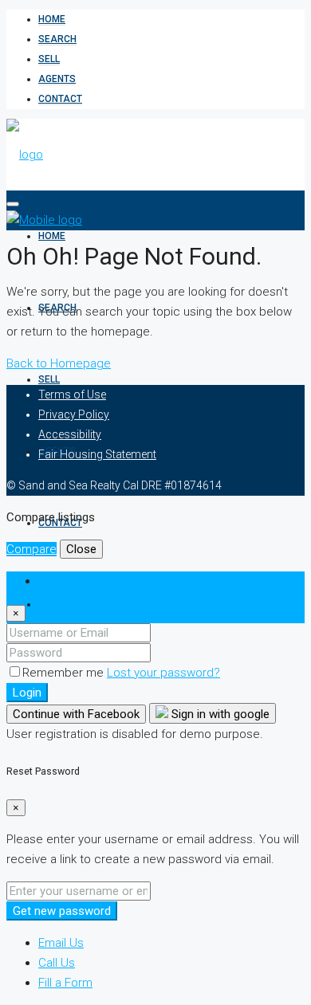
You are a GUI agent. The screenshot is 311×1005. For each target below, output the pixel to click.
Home (51, 19)
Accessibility (69, 434)
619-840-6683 (70, 604)
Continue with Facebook (76, 714)
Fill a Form (65, 983)
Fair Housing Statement (97, 454)
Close (81, 549)
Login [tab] (53, 581)
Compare (31, 549)
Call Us (56, 963)
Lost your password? (163, 672)
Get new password (62, 911)
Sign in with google (219, 714)
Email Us (61, 943)
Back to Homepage (58, 363)
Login (27, 692)
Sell (49, 59)
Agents (57, 78)
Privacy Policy (73, 414)
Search (57, 39)
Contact (60, 98)
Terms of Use (72, 394)
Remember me (64, 672)
